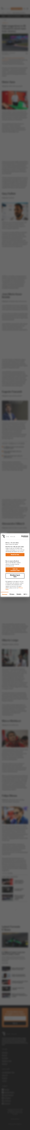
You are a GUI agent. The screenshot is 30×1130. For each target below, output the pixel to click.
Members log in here (15, 575)
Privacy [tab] (12, 594)
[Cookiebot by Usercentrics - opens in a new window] (21, 536)
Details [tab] (19, 594)
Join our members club (15, 569)
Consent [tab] (4, 594)
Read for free (15, 554)
